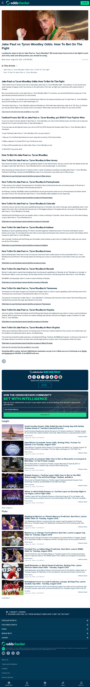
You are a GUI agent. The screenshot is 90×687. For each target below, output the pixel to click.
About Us (5, 660)
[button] (81, 683)
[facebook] (8, 653)
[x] (18, 653)
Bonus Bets (9, 685)
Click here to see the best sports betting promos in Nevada (25, 282)
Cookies (4, 668)
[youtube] (3, 653)
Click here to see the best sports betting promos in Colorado (25, 221)
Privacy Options (7, 677)
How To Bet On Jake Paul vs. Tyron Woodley (20, 72)
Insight (5, 421)
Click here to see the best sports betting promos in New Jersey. (26, 176)
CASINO (27, 685)
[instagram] (13, 653)
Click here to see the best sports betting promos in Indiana (25, 245)
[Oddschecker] (13, 644)
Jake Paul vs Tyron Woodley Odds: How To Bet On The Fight (26, 70)
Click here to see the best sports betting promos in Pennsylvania (27, 198)
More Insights (7, 508)
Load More (5, 598)
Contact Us (6, 673)
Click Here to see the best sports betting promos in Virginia (25, 321)
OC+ (45, 685)
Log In (84, 3)
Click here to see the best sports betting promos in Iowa (24, 263)
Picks (5, 511)
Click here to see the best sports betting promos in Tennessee (26, 304)
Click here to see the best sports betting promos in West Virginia (27, 343)
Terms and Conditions (9, 664)
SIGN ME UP (45, 415)
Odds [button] (63, 685)
